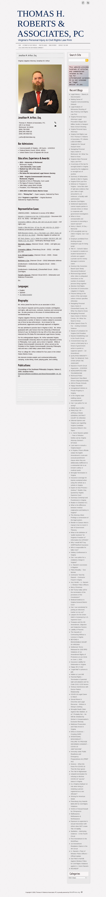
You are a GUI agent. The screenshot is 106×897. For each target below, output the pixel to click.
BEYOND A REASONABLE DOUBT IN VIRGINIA (79, 642)
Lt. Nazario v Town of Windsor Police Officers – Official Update (79, 853)
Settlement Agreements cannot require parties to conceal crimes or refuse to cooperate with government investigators (79, 209)
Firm (19, 45)
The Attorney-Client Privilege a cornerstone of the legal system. (79, 517)
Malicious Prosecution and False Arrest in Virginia (78, 726)
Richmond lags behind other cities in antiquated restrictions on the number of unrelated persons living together (79, 278)
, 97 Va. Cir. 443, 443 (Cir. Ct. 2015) (38, 227)
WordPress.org (74, 892)
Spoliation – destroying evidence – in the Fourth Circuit (79, 833)
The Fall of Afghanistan (79, 771)
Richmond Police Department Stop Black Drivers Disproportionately (80, 378)
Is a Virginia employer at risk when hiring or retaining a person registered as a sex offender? (79, 789)
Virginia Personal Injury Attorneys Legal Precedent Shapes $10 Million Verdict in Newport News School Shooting (79, 122)
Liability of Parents (77, 629)
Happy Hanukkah (77, 385)
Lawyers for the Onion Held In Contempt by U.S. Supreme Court (79, 617)
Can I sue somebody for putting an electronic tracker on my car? (79, 609)
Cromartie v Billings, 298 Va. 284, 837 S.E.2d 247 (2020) (37, 222)
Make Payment (53, 45)
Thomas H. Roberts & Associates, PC (50, 23)
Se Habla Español (26, 295)
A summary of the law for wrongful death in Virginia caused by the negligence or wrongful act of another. (79, 169)
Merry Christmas (76, 587)
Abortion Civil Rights (78, 201)
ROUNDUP (74, 868)
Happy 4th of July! (77, 667)
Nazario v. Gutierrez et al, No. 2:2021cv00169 (34, 216)
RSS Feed (88, 3)
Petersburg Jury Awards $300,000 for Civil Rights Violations (79, 804)
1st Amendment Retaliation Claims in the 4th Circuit (79, 846)
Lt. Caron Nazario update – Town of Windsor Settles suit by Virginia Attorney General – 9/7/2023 (79, 438)
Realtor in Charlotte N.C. (79, 503)
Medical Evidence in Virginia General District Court (79, 602)
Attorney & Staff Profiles (30, 45)
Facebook (83, 3)
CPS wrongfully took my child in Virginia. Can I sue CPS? (80, 233)
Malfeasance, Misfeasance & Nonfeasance (76, 816)
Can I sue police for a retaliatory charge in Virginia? (78, 560)
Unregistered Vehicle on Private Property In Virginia (79, 390)
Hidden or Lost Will (77, 674)
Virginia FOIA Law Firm (79, 181)
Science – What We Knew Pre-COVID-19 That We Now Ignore (78, 766)
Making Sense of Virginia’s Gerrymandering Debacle (80, 101)
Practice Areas (43, 45)
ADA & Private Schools (78, 383)
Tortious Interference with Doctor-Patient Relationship (79, 689)
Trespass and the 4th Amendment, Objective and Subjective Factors (79, 624)
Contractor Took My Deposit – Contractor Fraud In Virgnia (78, 577)
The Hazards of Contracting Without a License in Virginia (78, 634)
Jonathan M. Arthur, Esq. (28, 56)
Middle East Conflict (77, 408)
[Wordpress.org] (81, 892)
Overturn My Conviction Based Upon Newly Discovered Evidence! (79, 268)
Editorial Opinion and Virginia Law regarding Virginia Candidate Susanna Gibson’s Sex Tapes (78, 425)
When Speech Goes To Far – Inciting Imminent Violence (79, 326)
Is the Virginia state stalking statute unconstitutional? (77, 398)
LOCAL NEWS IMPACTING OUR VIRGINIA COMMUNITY (30, 48)
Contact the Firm (63, 45)
